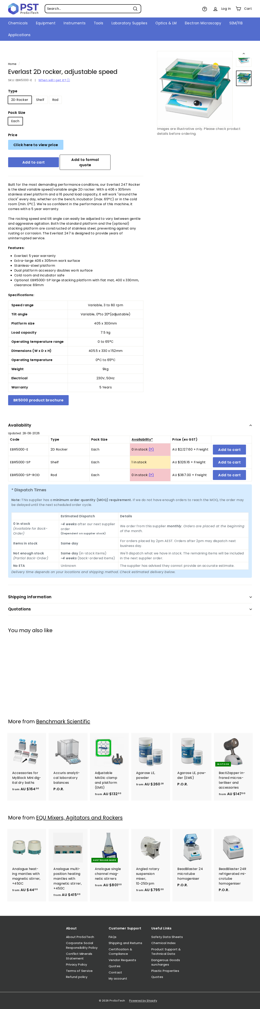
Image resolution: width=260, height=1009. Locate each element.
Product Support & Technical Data (166, 951)
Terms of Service (79, 971)
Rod (55, 99)
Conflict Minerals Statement (79, 956)
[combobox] (93, 8)
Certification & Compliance (120, 951)
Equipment (46, 23)
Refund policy (76, 977)
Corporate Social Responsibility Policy (82, 945)
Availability (19, 425)
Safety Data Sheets (167, 937)
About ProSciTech (80, 937)
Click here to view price (35, 144)
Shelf (40, 99)
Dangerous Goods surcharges (165, 962)
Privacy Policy (76, 964)
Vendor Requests (122, 960)
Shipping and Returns (125, 943)
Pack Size (16, 112)
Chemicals (18, 23)
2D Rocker (19, 99)
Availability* (142, 439)
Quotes (114, 966)
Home (12, 64)
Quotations (19, 609)
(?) (151, 449)
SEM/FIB (236, 23)
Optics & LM (166, 23)
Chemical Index (163, 943)
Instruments (75, 23)
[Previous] (244, 54)
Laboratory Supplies (129, 23)
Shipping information (30, 597)
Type (12, 91)
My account (118, 978)
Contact (115, 972)
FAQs (113, 937)
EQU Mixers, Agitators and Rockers (79, 817)
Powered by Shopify (143, 1001)
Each (15, 121)
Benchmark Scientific (63, 721)
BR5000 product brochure (38, 400)
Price (12, 135)
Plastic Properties (165, 971)
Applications (19, 34)
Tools (98, 23)
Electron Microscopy (203, 23)
